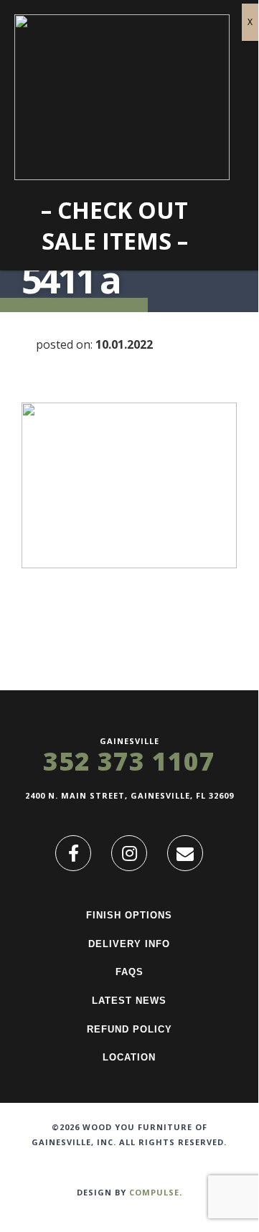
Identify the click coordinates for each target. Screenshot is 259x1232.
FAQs (129, 972)
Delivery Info (129, 944)
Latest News (129, 1000)
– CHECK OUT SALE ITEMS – (114, 225)
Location (129, 1057)
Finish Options (129, 915)
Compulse (154, 1192)
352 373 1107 (129, 760)
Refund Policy (129, 1029)
